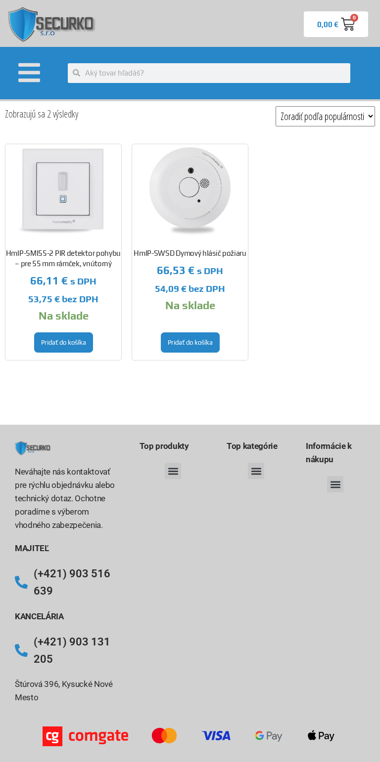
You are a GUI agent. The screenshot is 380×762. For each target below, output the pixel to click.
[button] (173, 471)
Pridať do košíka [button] (63, 342)
